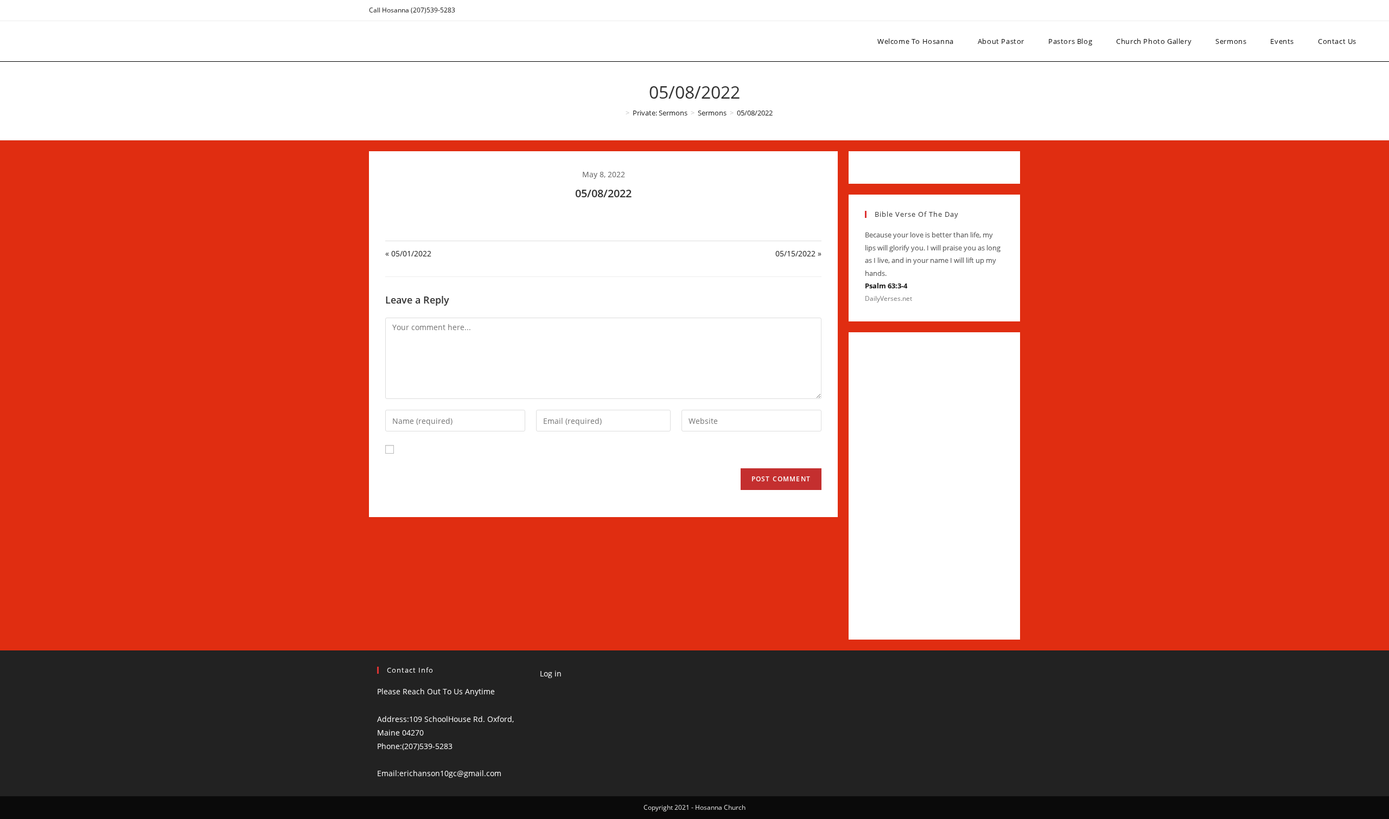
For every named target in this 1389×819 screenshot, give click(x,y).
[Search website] (1378, 41)
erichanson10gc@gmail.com (450, 773)
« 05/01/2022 (408, 253)
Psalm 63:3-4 (886, 286)
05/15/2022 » (798, 253)
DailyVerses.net (888, 298)
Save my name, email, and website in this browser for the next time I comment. (545, 449)
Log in (551, 673)
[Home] (619, 113)
